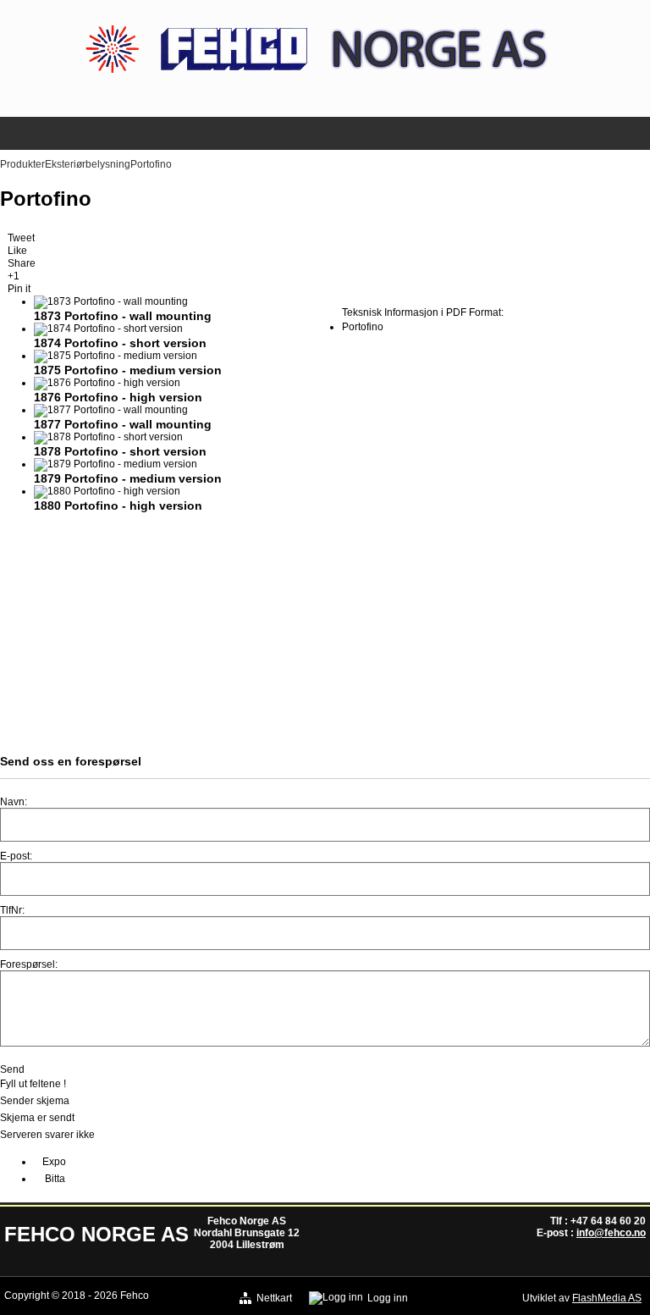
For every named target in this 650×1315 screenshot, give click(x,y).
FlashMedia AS (607, 1298)
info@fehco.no (611, 1233)
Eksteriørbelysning (87, 164)
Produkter (22, 164)
